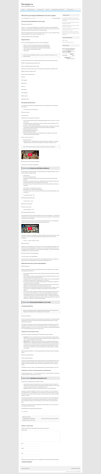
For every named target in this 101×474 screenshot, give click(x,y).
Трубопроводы (70, 9)
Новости (47, 9)
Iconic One (68, 471)
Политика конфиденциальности (68, 42)
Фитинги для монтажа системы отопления (50, 418)
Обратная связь (65, 40)
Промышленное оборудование (58, 9)
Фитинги (26, 411)
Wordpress (79, 471)
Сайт (22, 453)
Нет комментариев (56, 18)
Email (22, 448)
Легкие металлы (40, 9)
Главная (22, 9)
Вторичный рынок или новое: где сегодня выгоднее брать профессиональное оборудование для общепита (71, 19)
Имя (22, 443)
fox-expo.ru (27, 4)
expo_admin (26, 18)
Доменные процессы (31, 9)
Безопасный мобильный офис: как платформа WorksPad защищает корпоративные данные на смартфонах (70, 33)
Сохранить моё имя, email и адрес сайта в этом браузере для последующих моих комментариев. (40, 459)
